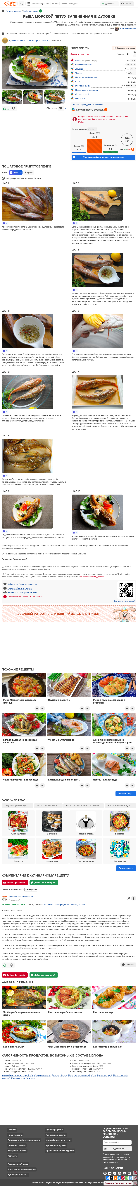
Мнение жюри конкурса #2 (20, 896)
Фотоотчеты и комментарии (22, 1169)
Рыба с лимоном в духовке (121, 806)
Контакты (12, 1156)
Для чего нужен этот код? (124, 601)
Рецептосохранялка (41, 4)
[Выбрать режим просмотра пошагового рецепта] (5, 223)
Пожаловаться (11, 33)
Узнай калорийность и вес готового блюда (104, 157)
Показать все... (126, 868)
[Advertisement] (35, 131)
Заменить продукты (79, 54)
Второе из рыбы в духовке (18, 806)
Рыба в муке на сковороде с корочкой (109, 701)
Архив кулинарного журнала (60, 1150)
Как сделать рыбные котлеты (65, 1012)
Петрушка (80, 98)
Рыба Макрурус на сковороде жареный (19, 701)
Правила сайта (15, 1135)
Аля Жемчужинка (128, 29)
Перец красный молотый (86, 90)
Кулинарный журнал (56, 1145)
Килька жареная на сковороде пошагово (20, 741)
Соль (77, 81)
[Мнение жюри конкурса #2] (4, 898)
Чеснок (78, 73)
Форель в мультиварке (61, 740)
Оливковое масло (83, 64)
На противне (52, 861)
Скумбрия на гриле (59, 700)
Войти (128, 4)
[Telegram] (130, 1178)
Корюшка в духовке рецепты (64, 779)
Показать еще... (125, 793)
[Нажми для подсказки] (105, 109)
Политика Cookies (17, 1145)
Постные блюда (86, 861)
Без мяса (119, 834)
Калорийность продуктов (101, 33)
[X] (111, 1178)
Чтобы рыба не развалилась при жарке (21, 1013)
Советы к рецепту (80, 33)
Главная (12, 1130)
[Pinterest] (123, 1178)
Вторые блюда (85, 834)
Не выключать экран (126, 48)
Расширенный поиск (18, 1164)
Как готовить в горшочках (107, 1047)
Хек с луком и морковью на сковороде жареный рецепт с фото (112, 741)
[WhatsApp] (126, 1178)
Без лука (18, 861)
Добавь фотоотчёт (16, 883)
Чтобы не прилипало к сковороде (67, 1047)
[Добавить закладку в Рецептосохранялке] (61, 108)
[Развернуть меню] (135, 1183)
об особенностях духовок (92, 577)
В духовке (52, 834)
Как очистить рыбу (13, 1047)
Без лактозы (119, 861)
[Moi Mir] (119, 1178)
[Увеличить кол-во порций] (134, 52)
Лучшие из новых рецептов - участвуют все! (29, 40)
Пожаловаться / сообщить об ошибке (25, 597)
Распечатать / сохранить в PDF (22, 592)
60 (8, 108)
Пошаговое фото (61, 33)
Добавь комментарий (44, 883)
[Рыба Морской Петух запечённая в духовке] (12, 97)
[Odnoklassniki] (115, 1178)
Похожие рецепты (27, 33)
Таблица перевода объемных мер (87, 104)
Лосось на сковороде (105, 779)
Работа (64, 4)
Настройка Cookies (17, 1150)
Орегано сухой (82, 94)
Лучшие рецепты (54, 1130)
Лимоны (79, 69)
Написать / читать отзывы (20, 588)
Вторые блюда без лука (48, 806)
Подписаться (118, 1148)
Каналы (55, 4)
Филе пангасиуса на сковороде (20, 779)
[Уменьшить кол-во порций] (134, 55)
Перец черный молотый (86, 77)
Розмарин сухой (82, 86)
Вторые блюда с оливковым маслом (84, 806)
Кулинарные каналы (18, 1174)
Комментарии (44, 33)
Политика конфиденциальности (24, 1140)
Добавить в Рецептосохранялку (22, 584)
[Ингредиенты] (135, 1173)
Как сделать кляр (103, 1012)
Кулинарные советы (56, 1135)
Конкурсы (73, 4)
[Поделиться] (135, 1178)
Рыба (77, 60)
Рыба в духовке (18, 834)
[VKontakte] (107, 1178)
